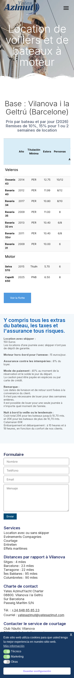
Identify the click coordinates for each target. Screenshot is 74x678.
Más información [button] (13, 646)
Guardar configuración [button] (37, 671)
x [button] (71, 634)
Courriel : (34, 615)
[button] (6, 651)
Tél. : (22, 610)
